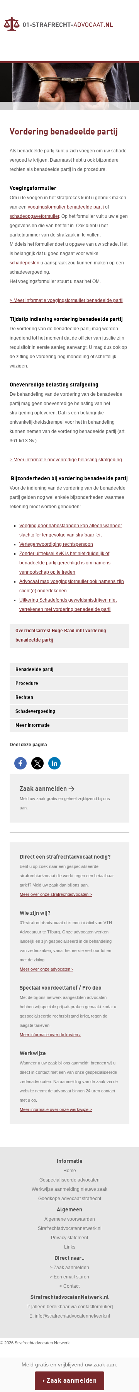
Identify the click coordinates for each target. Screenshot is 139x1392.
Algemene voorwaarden (69, 1219)
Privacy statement (69, 1237)
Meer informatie (32, 725)
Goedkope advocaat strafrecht (69, 1198)
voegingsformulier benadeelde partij (66, 207)
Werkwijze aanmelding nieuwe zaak (69, 1189)
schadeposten (24, 263)
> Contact (69, 1286)
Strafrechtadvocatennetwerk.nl (70, 1228)
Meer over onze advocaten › (46, 969)
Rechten (24, 697)
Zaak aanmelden (72, 1380)
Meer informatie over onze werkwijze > (56, 1109)
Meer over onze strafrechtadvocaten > (56, 894)
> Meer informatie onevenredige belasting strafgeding (66, 459)
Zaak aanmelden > (47, 788)
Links (69, 1247)
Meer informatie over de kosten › (50, 1034)
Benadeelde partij (34, 669)
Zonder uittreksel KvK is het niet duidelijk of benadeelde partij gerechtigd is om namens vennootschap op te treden (64, 563)
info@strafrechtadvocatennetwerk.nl (72, 1316)
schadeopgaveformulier (34, 216)
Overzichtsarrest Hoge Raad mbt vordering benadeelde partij (60, 635)
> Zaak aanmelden (69, 1267)
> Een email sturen (69, 1277)
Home (69, 1170)
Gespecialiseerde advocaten (69, 1180)
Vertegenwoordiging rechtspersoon (56, 544)
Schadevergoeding (35, 711)
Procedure (26, 683)
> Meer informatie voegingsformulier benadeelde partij (67, 300)
